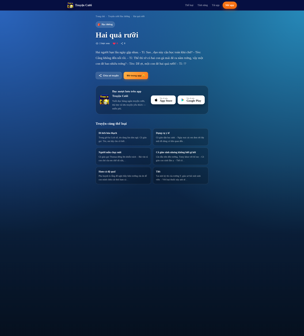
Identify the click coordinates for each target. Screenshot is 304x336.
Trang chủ (100, 16)
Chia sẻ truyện (111, 75)
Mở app (229, 5)
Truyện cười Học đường (119, 16)
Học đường (105, 24)
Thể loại (189, 5)
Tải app (215, 5)
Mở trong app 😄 (136, 75)
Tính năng (202, 5)
